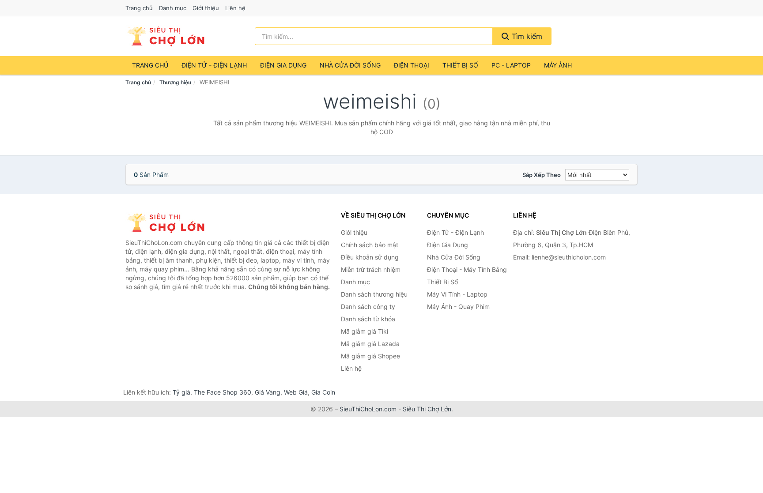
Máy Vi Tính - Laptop (457, 294)
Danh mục (172, 7)
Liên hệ (235, 7)
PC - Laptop (511, 65)
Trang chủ (139, 7)
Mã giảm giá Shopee (370, 356)
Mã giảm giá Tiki (364, 331)
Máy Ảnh (558, 65)
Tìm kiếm (526, 36)
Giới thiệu (206, 7)
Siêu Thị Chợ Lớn (427, 409)
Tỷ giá (181, 392)
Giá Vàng (267, 392)
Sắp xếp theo (541, 174)
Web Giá (296, 392)
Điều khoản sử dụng (370, 257)
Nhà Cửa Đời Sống (350, 65)
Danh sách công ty (368, 306)
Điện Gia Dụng (283, 65)
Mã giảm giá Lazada (370, 343)
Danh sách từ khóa (368, 319)
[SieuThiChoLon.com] (165, 36)
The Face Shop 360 (222, 392)
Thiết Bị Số (460, 65)
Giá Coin (323, 392)
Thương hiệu (175, 82)
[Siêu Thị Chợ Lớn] (169, 223)
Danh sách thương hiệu (374, 294)
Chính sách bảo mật (369, 244)
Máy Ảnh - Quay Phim (458, 306)
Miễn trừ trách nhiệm (370, 269)
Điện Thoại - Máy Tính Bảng (467, 269)
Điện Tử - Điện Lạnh (214, 65)
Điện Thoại (411, 65)
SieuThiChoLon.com (368, 409)
